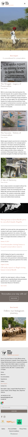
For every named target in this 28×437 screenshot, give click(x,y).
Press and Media (12, 428)
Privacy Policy (23, 428)
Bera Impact (4, 383)
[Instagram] (4, 417)
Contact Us (3, 386)
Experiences (4, 379)
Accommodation (5, 376)
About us (3, 374)
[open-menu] (25, 3)
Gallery (2, 381)
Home (2, 372)
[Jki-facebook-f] (2, 417)
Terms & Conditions (14, 431)
